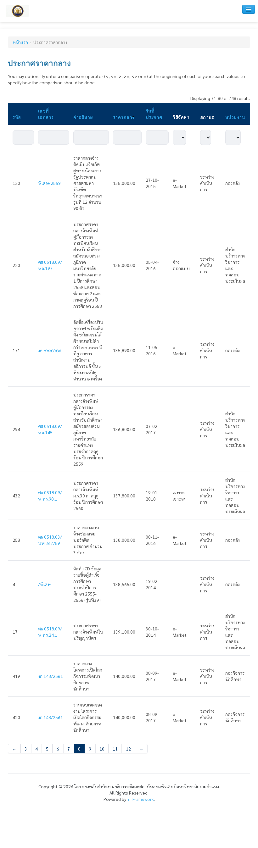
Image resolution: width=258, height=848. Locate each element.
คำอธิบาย (83, 117)
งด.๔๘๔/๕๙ (49, 350)
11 (115, 748)
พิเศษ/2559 (49, 183)
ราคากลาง (124, 117)
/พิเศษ (44, 584)
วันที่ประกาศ (154, 114)
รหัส (17, 117)
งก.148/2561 (50, 676)
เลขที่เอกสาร (46, 114)
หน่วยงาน (235, 117)
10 (101, 748)
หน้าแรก (20, 42)
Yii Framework (140, 799)
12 (128, 748)
